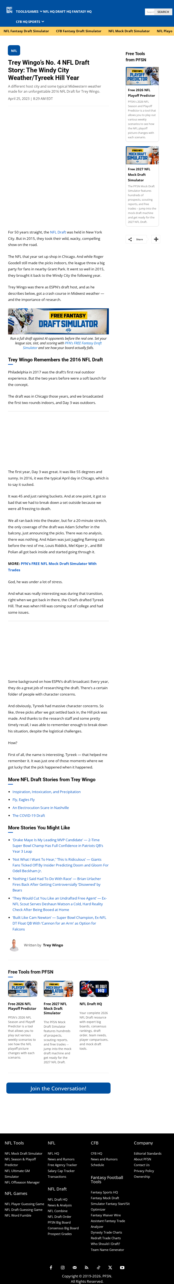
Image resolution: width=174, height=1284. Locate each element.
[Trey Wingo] (16, 945)
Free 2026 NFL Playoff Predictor (22, 1006)
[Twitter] (110, 1268)
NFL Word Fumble (18, 1215)
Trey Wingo (53, 945)
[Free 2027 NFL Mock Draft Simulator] (58, 989)
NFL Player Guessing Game (24, 1204)
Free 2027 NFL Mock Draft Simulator (55, 1009)
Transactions (57, 1176)
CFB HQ (96, 1153)
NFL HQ (53, 1153)
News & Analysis (60, 1205)
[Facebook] (51, 1268)
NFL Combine (57, 1211)
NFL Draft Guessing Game (23, 1209)
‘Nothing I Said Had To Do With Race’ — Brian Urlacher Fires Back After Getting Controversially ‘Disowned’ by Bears (57, 884)
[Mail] (75, 1268)
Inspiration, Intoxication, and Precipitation (47, 791)
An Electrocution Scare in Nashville (41, 807)
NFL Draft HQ (91, 1004)
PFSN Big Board (59, 1222)
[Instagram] (63, 1268)
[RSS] (86, 1268)
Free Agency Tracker (62, 1165)
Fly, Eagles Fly (24, 799)
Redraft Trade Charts (106, 1238)
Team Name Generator (107, 1250)
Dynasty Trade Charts (106, 1232)
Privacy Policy (144, 1171)
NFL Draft (58, 232)
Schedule (97, 1165)
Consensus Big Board (63, 1228)
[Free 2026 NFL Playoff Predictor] (22, 989)
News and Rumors (61, 1159)
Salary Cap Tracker (61, 1171)
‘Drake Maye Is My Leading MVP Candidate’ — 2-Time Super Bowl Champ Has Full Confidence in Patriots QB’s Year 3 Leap (58, 845)
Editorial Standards (147, 1153)
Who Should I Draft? (105, 1244)
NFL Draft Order (59, 1216)
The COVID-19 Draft (29, 815)
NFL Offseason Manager (22, 1182)
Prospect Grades (60, 1234)
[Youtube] (122, 1268)
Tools (12, 991)
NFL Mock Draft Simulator (23, 1153)
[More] (155, 239)
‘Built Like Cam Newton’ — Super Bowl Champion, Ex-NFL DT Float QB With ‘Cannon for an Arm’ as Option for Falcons (59, 923)
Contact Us (142, 1165)
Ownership (142, 1176)
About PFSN (142, 1159)
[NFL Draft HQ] (94, 989)
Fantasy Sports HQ (104, 1192)
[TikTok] (98, 1268)
